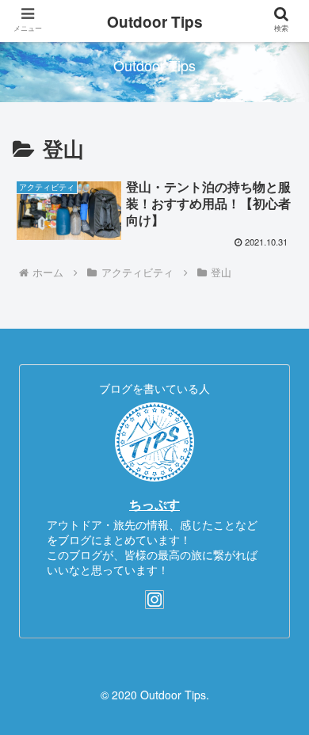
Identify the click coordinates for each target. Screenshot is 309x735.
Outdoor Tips (155, 21)
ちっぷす (154, 504)
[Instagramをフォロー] (154, 599)
